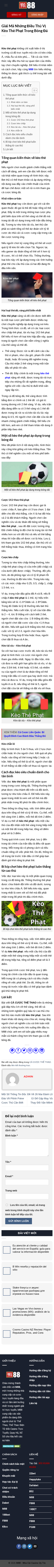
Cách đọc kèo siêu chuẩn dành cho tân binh (19, 136)
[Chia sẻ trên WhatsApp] (12, 1050)
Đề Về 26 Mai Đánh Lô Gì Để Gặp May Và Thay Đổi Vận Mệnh (39, 1098)
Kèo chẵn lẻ (17, 130)
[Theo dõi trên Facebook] (18, 1546)
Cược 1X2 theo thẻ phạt (22, 120)
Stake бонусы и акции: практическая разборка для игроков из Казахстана (29, 1290)
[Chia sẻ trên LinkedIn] (41, 1050)
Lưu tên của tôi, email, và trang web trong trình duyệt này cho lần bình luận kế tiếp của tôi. (25, 1210)
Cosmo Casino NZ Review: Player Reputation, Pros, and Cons (32, 1331)
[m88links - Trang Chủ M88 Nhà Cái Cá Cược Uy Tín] (27, 5)
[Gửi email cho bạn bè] (30, 1050)
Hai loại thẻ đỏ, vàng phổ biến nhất (23, 107)
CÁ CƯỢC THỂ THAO (40, 1062)
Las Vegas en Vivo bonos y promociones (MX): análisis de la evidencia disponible (31, 1311)
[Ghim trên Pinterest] (36, 1050)
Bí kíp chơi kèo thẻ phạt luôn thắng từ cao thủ (21, 144)
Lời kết (9, 149)
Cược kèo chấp (18, 123)
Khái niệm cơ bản (19, 102)
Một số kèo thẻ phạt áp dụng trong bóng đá (21, 114)
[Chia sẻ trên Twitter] (24, 1050)
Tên (8, 1162)
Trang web (11, 1190)
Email (9, 1176)
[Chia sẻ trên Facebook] (18, 1050)
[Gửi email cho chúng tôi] (35, 1546)
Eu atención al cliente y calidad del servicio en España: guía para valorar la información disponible (31, 1248)
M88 (30, 69)
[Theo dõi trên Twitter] (29, 1546)
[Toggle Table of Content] (33, 90)
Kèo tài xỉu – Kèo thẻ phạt (23, 127)
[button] (6, 5)
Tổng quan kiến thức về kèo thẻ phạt (20, 97)
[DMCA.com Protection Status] (11, 1445)
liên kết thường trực (20, 1065)
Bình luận (11, 1135)
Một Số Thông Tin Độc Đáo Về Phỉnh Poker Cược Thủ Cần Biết (14, 1098)
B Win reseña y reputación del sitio (29, 1268)
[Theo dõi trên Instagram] (24, 1546)
